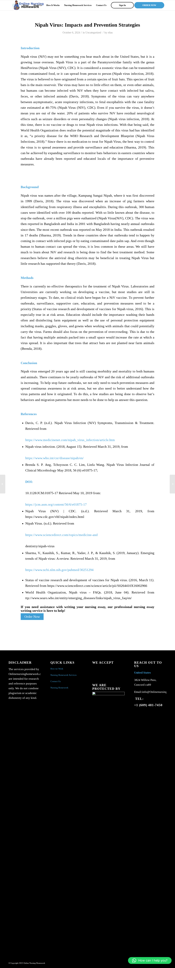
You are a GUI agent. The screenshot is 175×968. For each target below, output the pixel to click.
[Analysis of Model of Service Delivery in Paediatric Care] (2, 484)
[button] (150, 960)
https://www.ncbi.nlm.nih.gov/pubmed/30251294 (59, 570)
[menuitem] (26, 5)
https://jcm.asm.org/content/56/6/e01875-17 (56, 504)
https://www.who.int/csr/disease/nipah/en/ (54, 458)
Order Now (32, 616)
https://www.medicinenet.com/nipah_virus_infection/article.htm (70, 440)
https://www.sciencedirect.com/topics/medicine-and (61, 535)
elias (110, 32)
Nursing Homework (59, 687)
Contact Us (55, 681)
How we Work (56, 668)
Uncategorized (93, 32)
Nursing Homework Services (63, 675)
